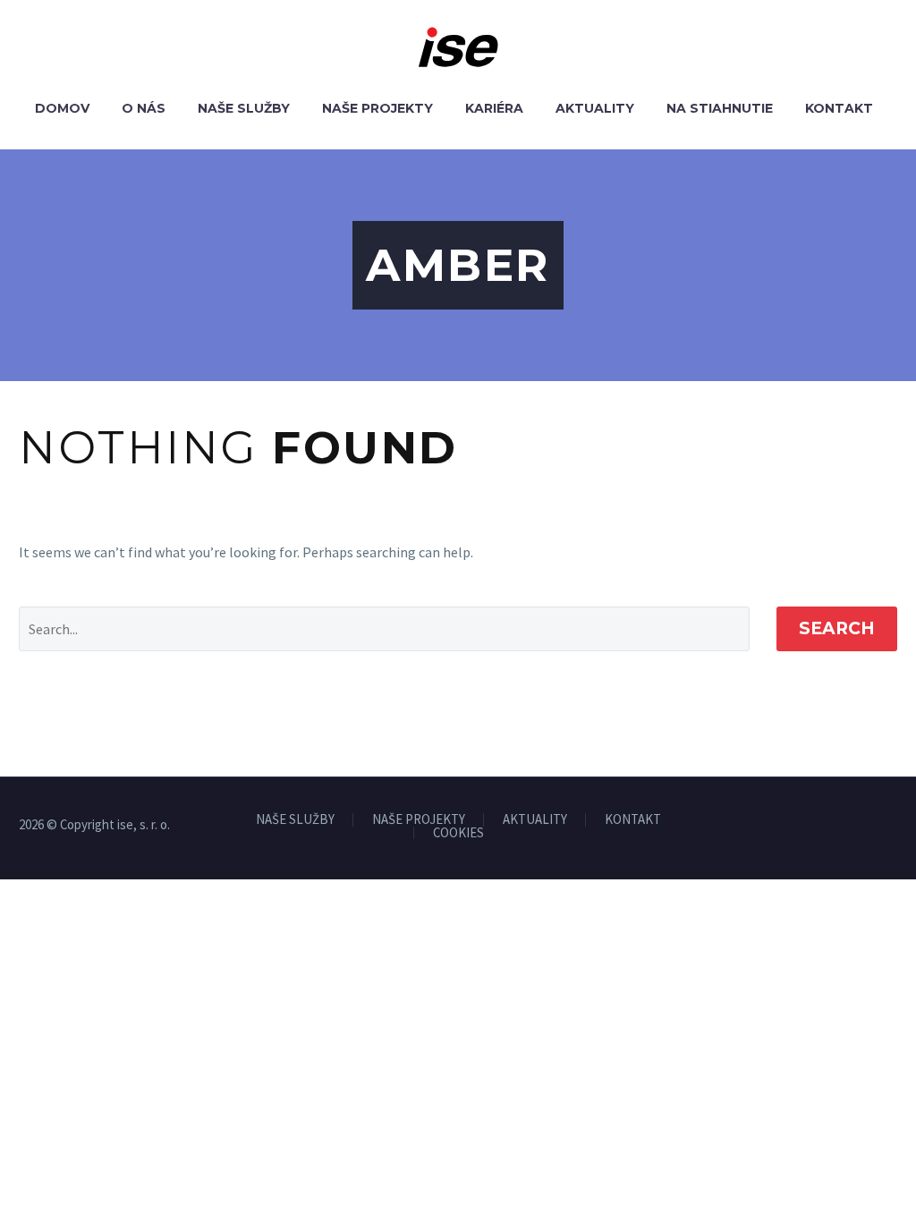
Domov (62, 108)
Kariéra (494, 108)
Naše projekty (377, 108)
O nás (143, 108)
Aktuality (595, 108)
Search (837, 628)
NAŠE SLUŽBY (295, 820)
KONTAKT (633, 820)
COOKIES (458, 833)
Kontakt (839, 108)
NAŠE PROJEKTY (418, 820)
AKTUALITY (535, 820)
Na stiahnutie (719, 108)
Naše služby (244, 108)
